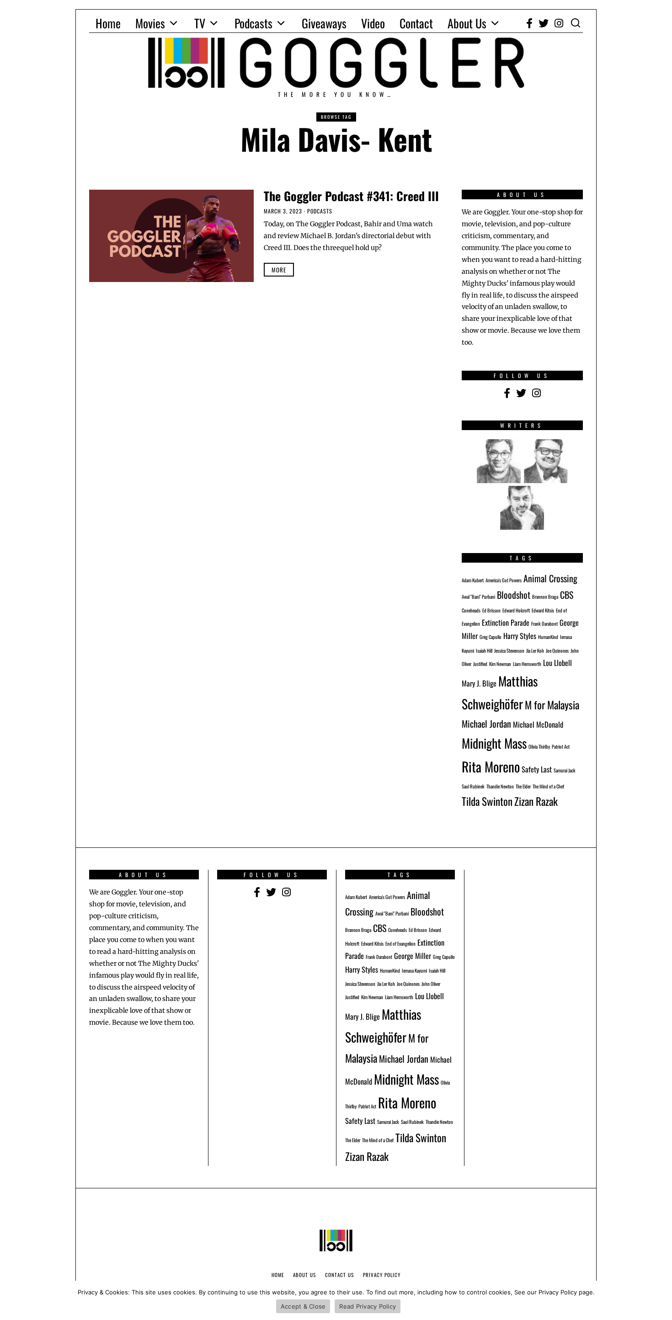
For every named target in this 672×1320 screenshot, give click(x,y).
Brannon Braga (545, 596)
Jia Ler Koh (535, 650)
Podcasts (253, 23)
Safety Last (537, 769)
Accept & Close (303, 1306)
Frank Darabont (544, 623)
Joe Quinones (557, 650)
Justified (480, 663)
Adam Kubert (473, 580)
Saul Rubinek (473, 786)
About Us (467, 23)
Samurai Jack (565, 770)
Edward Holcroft (516, 610)
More (279, 269)
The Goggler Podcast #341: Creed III (351, 196)
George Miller (412, 955)
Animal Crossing (550, 578)
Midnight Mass (494, 743)
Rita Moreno (491, 766)
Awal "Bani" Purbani (478, 596)
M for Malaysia (552, 705)
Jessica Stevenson (509, 650)
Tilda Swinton (487, 801)
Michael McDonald (538, 724)
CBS (566, 594)
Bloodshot (513, 594)
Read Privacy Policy (367, 1306)
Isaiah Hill (484, 650)
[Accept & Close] (660, 1300)
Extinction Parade (505, 622)
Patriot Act (561, 746)
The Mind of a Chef (548, 786)
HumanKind (548, 636)
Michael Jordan (486, 723)
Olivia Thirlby (539, 746)
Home (108, 23)
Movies (150, 23)
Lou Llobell (557, 662)
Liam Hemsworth (527, 663)
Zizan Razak (536, 801)
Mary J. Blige (479, 683)
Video (373, 23)
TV (199, 23)
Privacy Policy (381, 1274)
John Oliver (430, 983)
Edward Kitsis (543, 610)
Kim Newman (500, 663)
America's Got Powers (503, 580)
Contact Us (339, 1274)
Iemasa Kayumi (414, 970)
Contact (416, 23)
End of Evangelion (400, 943)
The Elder (523, 786)
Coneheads (471, 610)
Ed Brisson (491, 610)
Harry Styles (519, 635)
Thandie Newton (500, 786)
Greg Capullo (490, 636)
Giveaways (324, 23)
